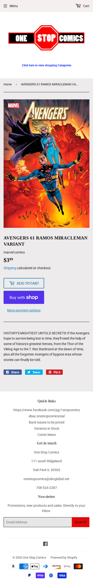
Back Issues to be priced (46, 422)
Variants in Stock (46, 428)
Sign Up (80, 522)
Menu (14, 6)
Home (8, 84)
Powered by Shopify (64, 557)
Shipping (10, 268)
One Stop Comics (34, 557)
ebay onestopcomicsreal (47, 416)
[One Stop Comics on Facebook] (45, 544)
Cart (85, 6)
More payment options (24, 310)
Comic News (46, 435)
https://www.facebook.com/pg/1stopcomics (46, 410)
